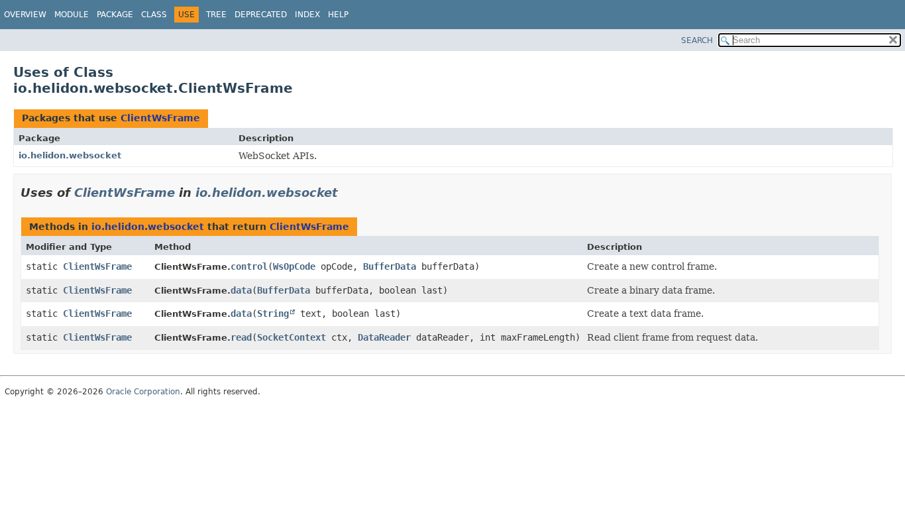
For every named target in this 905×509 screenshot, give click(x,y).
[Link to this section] (347, 192)
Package (115, 14)
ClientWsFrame (160, 118)
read (241, 337)
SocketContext (291, 337)
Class (154, 14)
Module (71, 14)
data (241, 290)
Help (338, 14)
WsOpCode (294, 266)
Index (307, 14)
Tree (216, 14)
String (273, 313)
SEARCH (697, 40)
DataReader (384, 337)
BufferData (389, 266)
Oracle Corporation (143, 391)
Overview (25, 14)
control (249, 266)
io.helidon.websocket (70, 155)
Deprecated (261, 14)
